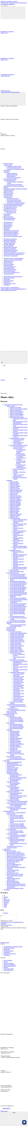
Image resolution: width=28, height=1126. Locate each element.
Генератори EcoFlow (12, 763)
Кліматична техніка (9, 278)
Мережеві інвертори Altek (20, 554)
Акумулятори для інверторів (14, 184)
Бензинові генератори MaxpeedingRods (16, 779)
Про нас (3, 287)
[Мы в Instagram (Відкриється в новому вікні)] (12, 326)
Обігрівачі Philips (14, 732)
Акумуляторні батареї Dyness (17, 608)
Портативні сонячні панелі (14, 200)
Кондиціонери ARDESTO (17, 727)
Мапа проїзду (4, 1111)
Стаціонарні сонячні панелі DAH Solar (18, 677)
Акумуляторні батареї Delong (17, 609)
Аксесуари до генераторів (14, 807)
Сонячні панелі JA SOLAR (17, 651)
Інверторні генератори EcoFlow (18, 795)
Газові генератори (11, 786)
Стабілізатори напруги (13, 708)
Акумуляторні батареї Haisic (17, 610)
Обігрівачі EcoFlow (15, 731)
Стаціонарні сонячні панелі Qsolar (18, 694)
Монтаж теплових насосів (14, 851)
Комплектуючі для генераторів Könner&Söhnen (18, 809)
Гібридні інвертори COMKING (18, 538)
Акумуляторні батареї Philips (17, 589)
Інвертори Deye (14, 516)
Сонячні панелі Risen (15, 643)
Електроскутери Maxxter (16, 816)
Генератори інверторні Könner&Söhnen (16, 793)
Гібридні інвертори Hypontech (18, 541)
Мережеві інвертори (12, 174)
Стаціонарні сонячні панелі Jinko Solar (18, 680)
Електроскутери (11, 814)
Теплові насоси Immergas (16, 720)
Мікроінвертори (11, 176)
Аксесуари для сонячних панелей (16, 202)
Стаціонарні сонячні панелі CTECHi (18, 697)
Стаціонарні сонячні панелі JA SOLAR (18, 699)
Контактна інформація (13, 289)
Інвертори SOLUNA (15, 495)
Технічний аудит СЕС (12, 873)
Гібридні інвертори (12, 173)
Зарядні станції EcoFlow (16, 413)
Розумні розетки (11, 629)
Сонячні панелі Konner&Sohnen (18, 633)
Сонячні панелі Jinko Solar (17, 636)
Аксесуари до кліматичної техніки (16, 759)
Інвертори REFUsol (15, 501)
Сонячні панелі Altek (15, 631)
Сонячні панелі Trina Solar (17, 645)
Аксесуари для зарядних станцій (15, 169)
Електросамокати (11, 829)
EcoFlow (6, 897)
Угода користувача (9, 968)
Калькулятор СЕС (11, 212)
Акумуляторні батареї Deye (17, 616)
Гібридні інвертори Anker (20, 523)
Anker (5, 905)
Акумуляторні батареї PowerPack (18, 599)
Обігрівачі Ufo (14, 748)
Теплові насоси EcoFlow (16, 718)
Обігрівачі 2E (13, 749)
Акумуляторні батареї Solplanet (18, 603)
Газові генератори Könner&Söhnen (15, 788)
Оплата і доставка (9, 287)
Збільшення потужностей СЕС (15, 860)
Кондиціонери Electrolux (16, 725)
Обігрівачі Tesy (14, 737)
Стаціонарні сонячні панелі (14, 201)
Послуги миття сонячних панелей (16, 854)
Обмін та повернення (9, 964)
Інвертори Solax (14, 507)
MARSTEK (7, 900)
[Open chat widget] (24, 1122)
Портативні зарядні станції (14, 166)
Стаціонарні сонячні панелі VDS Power (18, 685)
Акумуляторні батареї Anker (17, 581)
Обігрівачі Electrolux (15, 741)
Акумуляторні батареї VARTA (18, 587)
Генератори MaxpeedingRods (14, 765)
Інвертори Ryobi (14, 493)
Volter (5, 907)
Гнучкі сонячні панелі (12, 198)
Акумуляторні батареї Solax (17, 605)
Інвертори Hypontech (15, 504)
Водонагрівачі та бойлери (13, 756)
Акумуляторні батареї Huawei (18, 574)
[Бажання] (14, 113)
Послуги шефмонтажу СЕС (14, 864)
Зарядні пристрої (11, 627)
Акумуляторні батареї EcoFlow (18, 584)
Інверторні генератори (13, 791)
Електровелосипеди (12, 833)
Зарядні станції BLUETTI (16, 411)
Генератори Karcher (12, 772)
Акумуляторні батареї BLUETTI (18, 582)
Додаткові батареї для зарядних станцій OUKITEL (21, 466)
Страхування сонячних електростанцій (13, 870)
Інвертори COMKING (16, 500)
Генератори (7, 279)
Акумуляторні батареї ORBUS (18, 598)
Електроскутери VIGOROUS (17, 826)
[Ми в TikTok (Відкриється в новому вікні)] (12, 350)
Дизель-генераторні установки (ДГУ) (17, 802)
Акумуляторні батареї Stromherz (18, 577)
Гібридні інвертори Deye (19, 530)
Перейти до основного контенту (9, 1)
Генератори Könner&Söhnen (14, 762)
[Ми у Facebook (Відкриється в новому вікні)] (12, 302)
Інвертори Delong (14, 511)
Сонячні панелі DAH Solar (17, 634)
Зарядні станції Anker (15, 410)
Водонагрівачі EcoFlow (16, 758)
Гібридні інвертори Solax (19, 546)
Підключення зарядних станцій (15, 888)
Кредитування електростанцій (15, 874)
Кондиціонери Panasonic (16, 728)
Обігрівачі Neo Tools (15, 742)
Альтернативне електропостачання (13, 276)
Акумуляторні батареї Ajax (17, 585)
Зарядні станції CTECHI (16, 416)
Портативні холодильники (14, 752)
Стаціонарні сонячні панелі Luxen (18, 691)
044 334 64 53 (6, 1108)
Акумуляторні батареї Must (17, 612)
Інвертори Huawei (15, 483)
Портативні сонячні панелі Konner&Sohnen (20, 662)
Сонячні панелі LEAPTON (17, 640)
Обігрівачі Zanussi (14, 745)
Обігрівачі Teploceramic (16, 738)
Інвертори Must (14, 512)
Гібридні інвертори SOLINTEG (18, 533)
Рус (5, 365)
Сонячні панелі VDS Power (17, 641)
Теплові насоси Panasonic (16, 721)
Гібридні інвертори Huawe (20, 519)
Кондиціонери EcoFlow (16, 724)
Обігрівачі (9, 730)
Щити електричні (11, 711)
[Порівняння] (13, 99)
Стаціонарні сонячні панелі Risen (18, 688)
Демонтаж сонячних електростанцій (16, 857)
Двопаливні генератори (13, 800)
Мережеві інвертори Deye (20, 568)
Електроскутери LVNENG (17, 823)
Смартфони (7, 285)
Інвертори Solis (14, 481)
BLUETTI (6, 901)
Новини (21, 289)
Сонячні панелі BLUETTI (17, 637)
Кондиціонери (10, 723)
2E (4, 895)
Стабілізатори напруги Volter (17, 710)
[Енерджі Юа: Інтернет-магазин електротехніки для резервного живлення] (8, 919)
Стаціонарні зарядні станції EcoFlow (18, 443)
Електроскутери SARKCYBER (18, 828)
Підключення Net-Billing (13, 882)
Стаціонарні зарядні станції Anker (18, 440)
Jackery (5, 904)
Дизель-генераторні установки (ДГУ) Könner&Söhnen (18, 804)
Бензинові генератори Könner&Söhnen (16, 775)
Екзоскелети (7, 282)
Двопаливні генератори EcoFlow (18, 801)
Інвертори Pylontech (15, 508)
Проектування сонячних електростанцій (13, 879)
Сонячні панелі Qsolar (16, 648)
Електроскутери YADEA (16, 815)
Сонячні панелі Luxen (16, 644)
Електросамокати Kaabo (16, 830)
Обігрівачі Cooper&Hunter (17, 744)
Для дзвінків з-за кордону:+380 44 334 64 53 (7, 75)
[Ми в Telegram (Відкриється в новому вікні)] (12, 338)
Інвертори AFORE (15, 498)
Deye (5, 898)
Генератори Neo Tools (12, 767)
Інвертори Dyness (14, 509)
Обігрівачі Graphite (15, 735)
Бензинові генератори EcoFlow (18, 777)
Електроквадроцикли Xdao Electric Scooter (17, 841)
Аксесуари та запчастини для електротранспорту (14, 847)
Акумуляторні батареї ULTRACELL (15, 601)
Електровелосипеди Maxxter (17, 836)
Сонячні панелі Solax (15, 647)
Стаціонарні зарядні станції (14, 167)
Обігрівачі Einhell (14, 734)
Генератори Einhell (12, 770)
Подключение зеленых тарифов (15, 858)
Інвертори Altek (14, 484)
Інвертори (9, 480)
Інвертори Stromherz (15, 486)
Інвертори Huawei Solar (16, 490)
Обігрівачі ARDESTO (16, 746)
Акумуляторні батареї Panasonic (18, 594)
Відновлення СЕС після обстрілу (15, 853)
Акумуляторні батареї (12, 573)
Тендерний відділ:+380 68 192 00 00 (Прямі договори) (10, 91)
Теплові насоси (11, 716)
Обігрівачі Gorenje (15, 739)
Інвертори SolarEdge (15, 502)
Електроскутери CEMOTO (17, 825)
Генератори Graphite (12, 769)
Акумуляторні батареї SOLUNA (18, 592)
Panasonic (6, 902)
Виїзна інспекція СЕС (13, 866)
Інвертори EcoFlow (15, 488)
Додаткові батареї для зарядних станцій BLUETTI (21, 456)
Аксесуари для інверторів (13, 177)
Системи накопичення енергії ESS (16, 704)
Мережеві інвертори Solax (20, 567)
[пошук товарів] (13, 12)
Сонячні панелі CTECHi (16, 650)
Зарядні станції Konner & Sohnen (18, 408)
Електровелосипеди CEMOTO (18, 835)
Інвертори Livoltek (15, 515)
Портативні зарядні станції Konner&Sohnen (20, 422)
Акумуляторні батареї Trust (17, 591)
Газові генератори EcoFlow (17, 790)
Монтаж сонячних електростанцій (16, 884)
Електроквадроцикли (12, 837)
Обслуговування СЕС (12, 881)
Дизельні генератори (12, 781)
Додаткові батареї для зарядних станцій (18, 447)
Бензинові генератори (13, 773)
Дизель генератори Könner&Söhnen (15, 783)
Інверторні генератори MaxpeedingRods (16, 797)
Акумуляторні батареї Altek (17, 575)
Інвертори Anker (14, 487)
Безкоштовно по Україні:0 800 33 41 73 (7, 32)
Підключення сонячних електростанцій (13, 862)
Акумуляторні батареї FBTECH (18, 588)
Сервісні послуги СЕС (10, 283)
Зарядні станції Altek (15, 407)
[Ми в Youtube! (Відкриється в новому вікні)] (12, 314)
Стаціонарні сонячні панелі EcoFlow (18, 683)
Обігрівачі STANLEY (15, 751)
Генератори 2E (11, 766)
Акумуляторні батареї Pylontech (18, 606)
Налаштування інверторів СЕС (15, 856)
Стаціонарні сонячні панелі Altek (18, 674)
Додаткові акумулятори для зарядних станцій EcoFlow (20, 461)
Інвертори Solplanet (15, 505)
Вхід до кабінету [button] (8, 960)
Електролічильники (12, 713)
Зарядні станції (11, 406)
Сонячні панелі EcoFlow (16, 638)
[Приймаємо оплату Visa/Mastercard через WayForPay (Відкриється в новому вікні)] (14, 923)
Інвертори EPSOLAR (15, 491)
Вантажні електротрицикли (17, 839)
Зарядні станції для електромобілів (16, 812)
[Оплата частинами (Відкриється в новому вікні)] (6, 925)
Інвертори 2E (13, 494)
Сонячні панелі (11, 630)
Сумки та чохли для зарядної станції (18, 475)
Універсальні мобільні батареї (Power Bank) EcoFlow (18, 625)
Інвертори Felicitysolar (16, 514)
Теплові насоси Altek (15, 717)
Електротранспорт (9, 280)
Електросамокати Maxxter (17, 832)
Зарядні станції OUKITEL (17, 414)
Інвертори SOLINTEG (16, 497)
